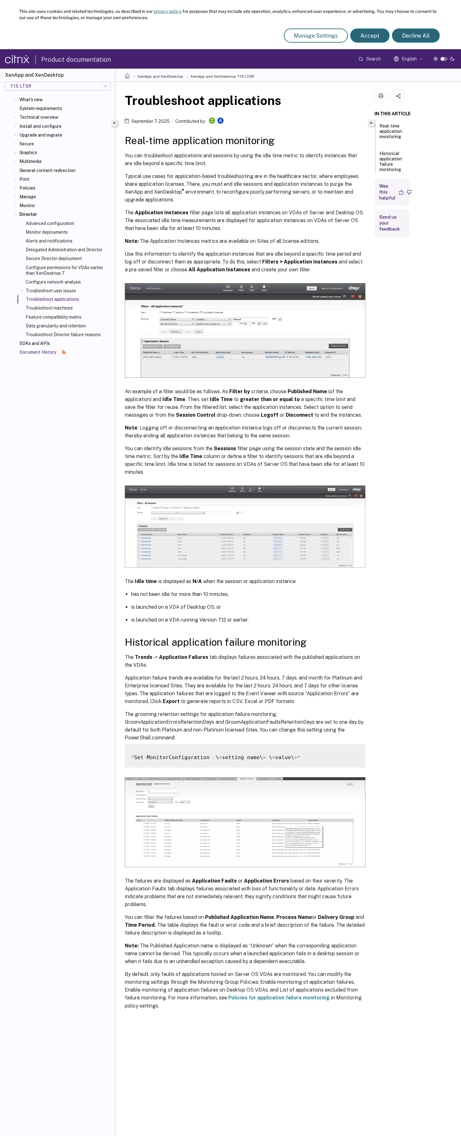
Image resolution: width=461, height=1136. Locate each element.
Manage (27, 196)
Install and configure (40, 126)
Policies (27, 187)
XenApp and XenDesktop (160, 76)
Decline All (416, 35)
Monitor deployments (47, 232)
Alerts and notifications (49, 240)
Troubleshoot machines (49, 307)
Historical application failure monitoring (390, 161)
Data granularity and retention (56, 325)
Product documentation (76, 59)
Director (28, 214)
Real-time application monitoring (390, 131)
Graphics (28, 152)
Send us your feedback (389, 223)
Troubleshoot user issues (51, 290)
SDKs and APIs (34, 343)
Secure (26, 143)
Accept (369, 35)
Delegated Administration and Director (64, 249)
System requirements (40, 108)
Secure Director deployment (54, 258)
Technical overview (38, 117)
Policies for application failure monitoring (279, 998)
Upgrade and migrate (40, 135)
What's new (31, 99)
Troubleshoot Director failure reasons (63, 334)
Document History (38, 352)
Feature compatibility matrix (54, 317)
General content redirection (47, 170)
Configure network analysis (53, 281)
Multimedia (30, 161)
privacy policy (167, 11)
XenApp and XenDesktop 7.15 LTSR (222, 76)
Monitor (27, 205)
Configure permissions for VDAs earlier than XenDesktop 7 (64, 270)
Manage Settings (316, 35)
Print (24, 179)
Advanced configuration (50, 223)
